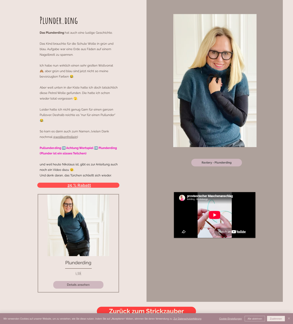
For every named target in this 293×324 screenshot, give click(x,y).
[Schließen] (289, 318)
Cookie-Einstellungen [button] (230, 318)
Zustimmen (276, 318)
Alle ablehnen (255, 318)
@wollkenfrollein (65, 137)
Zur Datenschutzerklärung (187, 318)
